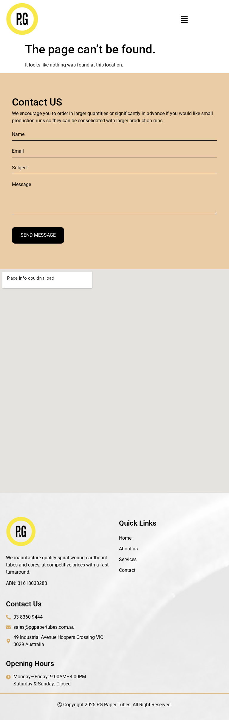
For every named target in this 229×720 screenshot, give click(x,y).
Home (125, 538)
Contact (127, 570)
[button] (184, 20)
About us (128, 549)
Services (128, 559)
